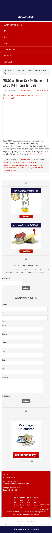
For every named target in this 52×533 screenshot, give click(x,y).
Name (4, 304)
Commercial (9, 49)
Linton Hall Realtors (24, 165)
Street (4, 343)
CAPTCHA (6, 396)
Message (5, 377)
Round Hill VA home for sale (20, 168)
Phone (4, 334)
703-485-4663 (26, 17)
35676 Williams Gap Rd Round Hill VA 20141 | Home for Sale (25, 83)
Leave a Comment (42, 90)
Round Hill (25, 160)
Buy (5, 37)
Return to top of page (26, 521)
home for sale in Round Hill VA (16, 162)
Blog (18, 160)
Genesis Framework (41, 524)
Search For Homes (13, 25)
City (3, 351)
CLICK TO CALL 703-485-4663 (26, 529)
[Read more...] (36, 154)
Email (4, 325)
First (3, 313)
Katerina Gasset (25, 90)
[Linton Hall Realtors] (16, 507)
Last (3, 321)
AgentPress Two (23, 524)
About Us (8, 55)
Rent (6, 43)
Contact (8, 61)
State (4, 360)
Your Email (6, 278)
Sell (6, 31)
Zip (3, 369)
